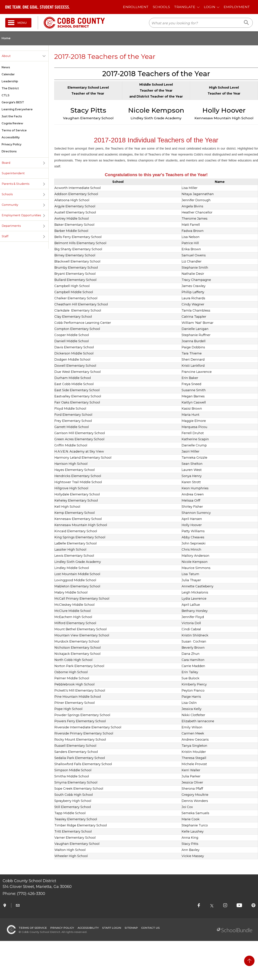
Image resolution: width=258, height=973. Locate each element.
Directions (9, 151)
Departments (11, 225)
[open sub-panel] (44, 56)
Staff (5, 236)
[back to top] (249, 961)
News (6, 67)
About (6, 56)
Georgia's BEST (13, 102)
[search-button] (246, 22)
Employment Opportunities (21, 215)
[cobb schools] (74, 22)
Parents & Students (15, 183)
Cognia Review (12, 123)
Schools (7, 194)
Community (10, 204)
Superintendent (13, 173)
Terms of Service (14, 130)
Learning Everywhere (17, 109)
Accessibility (11, 137)
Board (6, 162)
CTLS (5, 95)
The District (10, 88)
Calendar (8, 74)
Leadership (10, 81)
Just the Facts (12, 116)
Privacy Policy (11, 144)
